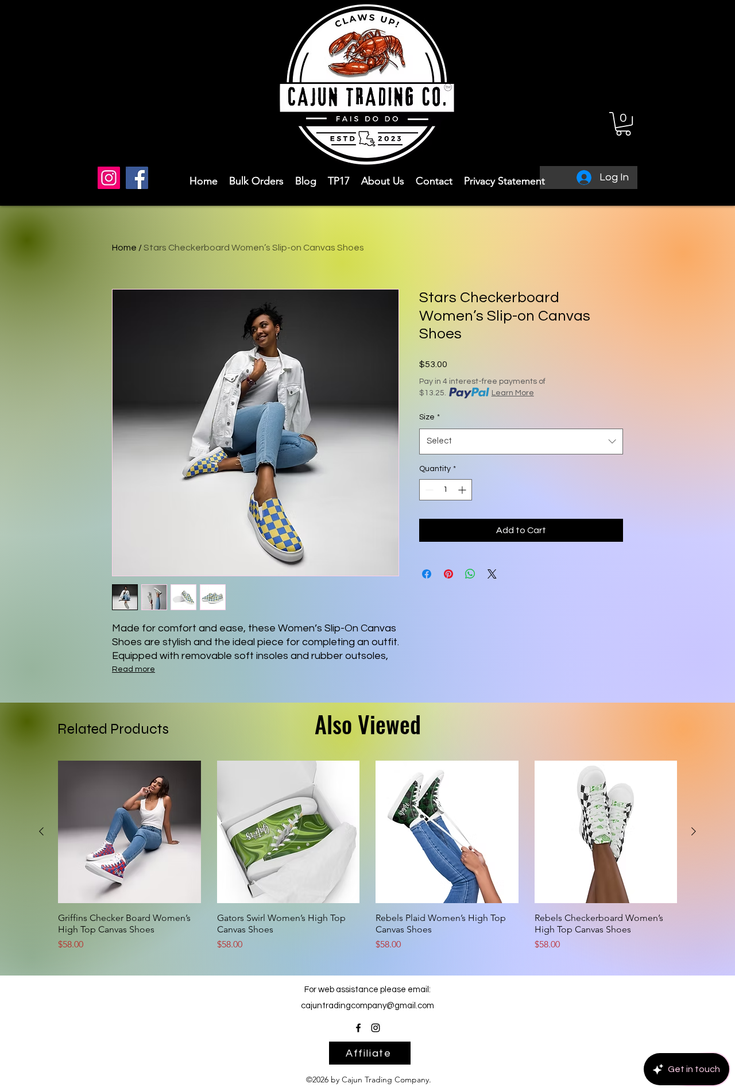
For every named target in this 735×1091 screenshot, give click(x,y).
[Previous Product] (41, 831)
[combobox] (521, 441)
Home (124, 247)
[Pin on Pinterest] (448, 574)
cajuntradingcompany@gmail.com (367, 1005)
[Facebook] (137, 178)
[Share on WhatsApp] (470, 574)
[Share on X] (492, 574)
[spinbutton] (445, 490)
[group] (367, 856)
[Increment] (463, 490)
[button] (623, 124)
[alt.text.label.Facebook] (358, 1028)
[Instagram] (109, 178)
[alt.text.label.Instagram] (375, 1028)
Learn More (513, 393)
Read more (133, 669)
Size (429, 417)
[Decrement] (428, 490)
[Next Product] (694, 831)
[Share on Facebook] (427, 574)
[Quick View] (129, 832)
